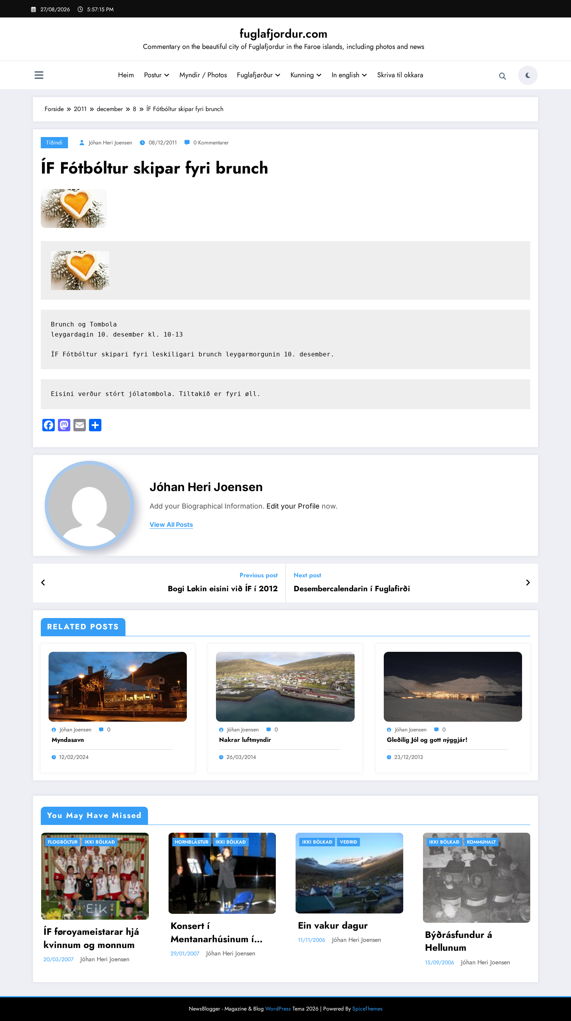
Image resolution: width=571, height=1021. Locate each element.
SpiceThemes (367, 1008)
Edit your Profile (293, 506)
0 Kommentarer (211, 142)
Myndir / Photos (203, 75)
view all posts (171, 524)
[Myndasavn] (118, 685)
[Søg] (502, 76)
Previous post (259, 575)
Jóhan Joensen (75, 729)
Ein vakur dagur (215, 925)
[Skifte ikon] (39, 76)
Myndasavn (68, 740)
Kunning (302, 75)
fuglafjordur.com (283, 33)
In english (345, 75)
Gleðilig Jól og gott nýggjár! (427, 740)
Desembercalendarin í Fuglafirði (352, 588)
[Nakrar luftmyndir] (285, 685)
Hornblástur (74, 842)
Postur (153, 75)
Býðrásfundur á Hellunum (340, 941)
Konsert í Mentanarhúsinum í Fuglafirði (94, 932)
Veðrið (231, 842)
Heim (126, 75)
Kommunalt (363, 842)
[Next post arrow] (528, 583)
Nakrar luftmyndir (245, 740)
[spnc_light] (528, 75)
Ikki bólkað (113, 842)
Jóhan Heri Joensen (110, 142)
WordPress (278, 1008)
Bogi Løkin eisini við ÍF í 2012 (223, 588)
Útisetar (487, 842)
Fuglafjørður (255, 75)
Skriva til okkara (400, 75)
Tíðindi (54, 142)
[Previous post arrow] (43, 583)
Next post (307, 575)
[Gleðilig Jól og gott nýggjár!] (453, 685)
